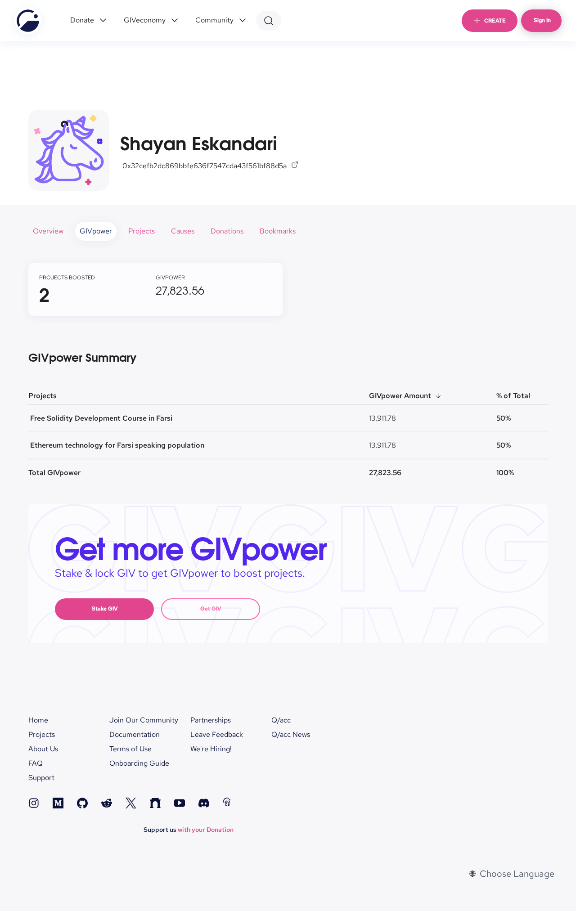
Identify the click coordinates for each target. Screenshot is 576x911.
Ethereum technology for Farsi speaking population (117, 445)
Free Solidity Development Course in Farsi (101, 418)
